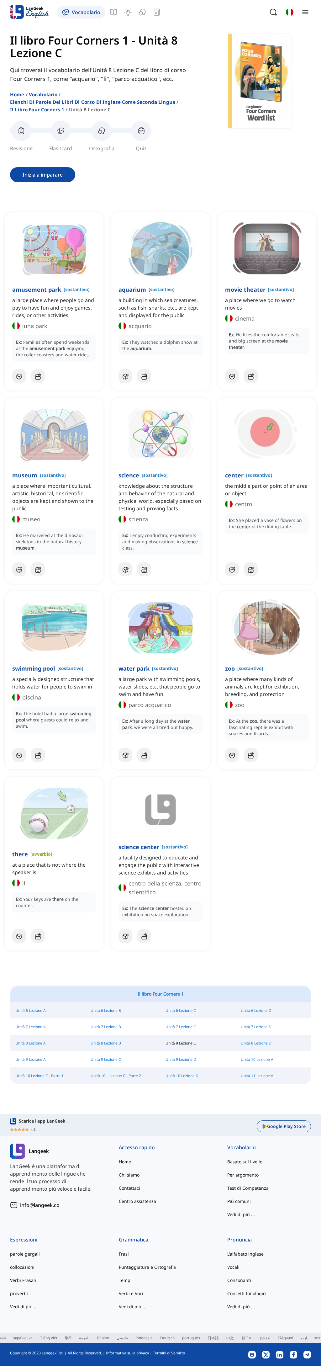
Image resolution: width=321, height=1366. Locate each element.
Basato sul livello (244, 1162)
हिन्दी (68, 1338)
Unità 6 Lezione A (30, 1010)
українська (23, 1338)
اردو (304, 1338)
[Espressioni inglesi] (128, 12)
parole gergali (25, 1254)
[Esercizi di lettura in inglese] (156, 12)
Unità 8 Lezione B (106, 1043)
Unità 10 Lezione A (257, 1059)
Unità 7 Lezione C (181, 1026)
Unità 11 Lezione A (257, 1075)
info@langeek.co (40, 1205)
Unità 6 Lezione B (106, 1010)
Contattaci (129, 1188)
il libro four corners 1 (37, 109)
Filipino (103, 1338)
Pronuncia (239, 1239)
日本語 (213, 1338)
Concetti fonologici (246, 1293)
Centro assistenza (137, 1201)
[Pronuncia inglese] (142, 12)
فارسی (122, 1338)
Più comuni (239, 1201)
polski (265, 1338)
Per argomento (243, 1175)
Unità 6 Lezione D (256, 1010)
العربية (84, 1338)
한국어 (247, 1338)
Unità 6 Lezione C (181, 1010)
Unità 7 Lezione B (106, 1026)
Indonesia (144, 1338)
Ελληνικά (285, 1338)
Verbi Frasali (23, 1280)
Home (17, 94)
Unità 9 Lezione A (30, 1059)
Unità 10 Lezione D (182, 1075)
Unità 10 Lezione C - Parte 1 (39, 1075)
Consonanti (239, 1280)
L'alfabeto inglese (245, 1254)
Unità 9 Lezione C (106, 1059)
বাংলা (317, 1338)
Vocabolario (43, 94)
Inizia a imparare (43, 174)
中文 (230, 1338)
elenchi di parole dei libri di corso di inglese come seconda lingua (92, 102)
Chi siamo (129, 1175)
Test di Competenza (248, 1188)
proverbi (19, 1293)
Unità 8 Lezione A (30, 1043)
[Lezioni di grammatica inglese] (113, 12)
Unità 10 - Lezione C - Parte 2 (116, 1075)
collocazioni (22, 1267)
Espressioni (23, 1239)
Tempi (125, 1280)
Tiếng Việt (48, 1338)
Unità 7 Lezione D (256, 1026)
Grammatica (133, 1239)
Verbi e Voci (131, 1293)
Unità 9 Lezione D (181, 1059)
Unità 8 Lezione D (256, 1043)
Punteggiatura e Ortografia (147, 1267)
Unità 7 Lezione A (30, 1026)
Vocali (233, 1267)
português (191, 1338)
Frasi (124, 1254)
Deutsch (167, 1338)
